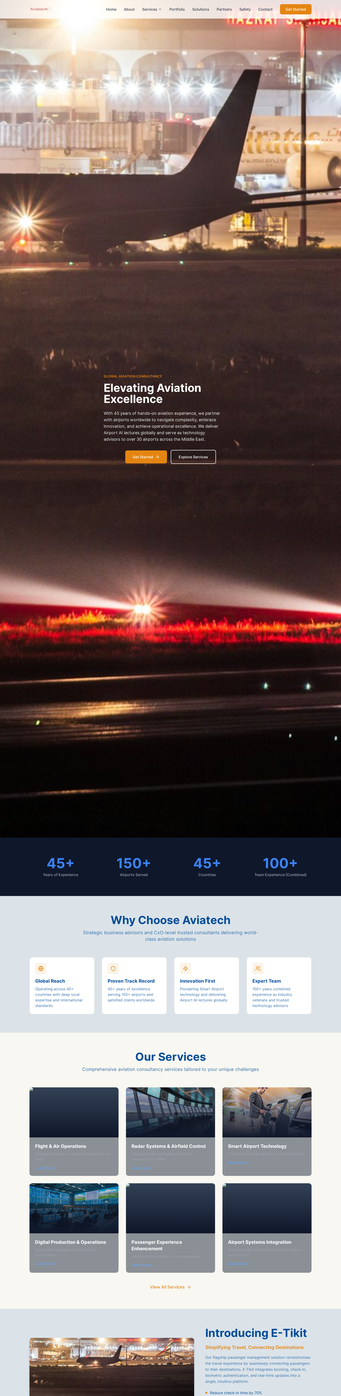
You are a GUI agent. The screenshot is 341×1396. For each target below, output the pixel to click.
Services (149, 9)
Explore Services (193, 457)
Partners (224, 9)
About (129, 9)
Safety (245, 9)
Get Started (296, 9)
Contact (265, 9)
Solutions (200, 9)
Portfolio (177, 9)
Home (111, 9)
